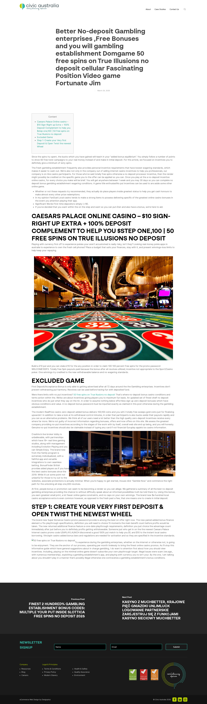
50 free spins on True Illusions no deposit (94, 394)
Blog (23, 672)
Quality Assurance (82, 672)
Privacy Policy (50, 672)
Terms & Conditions (52, 669)
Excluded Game (45, 137)
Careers (24, 675)
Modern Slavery (51, 675)
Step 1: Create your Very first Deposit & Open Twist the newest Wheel (54, 143)
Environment (79, 675)
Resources (26, 669)
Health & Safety (80, 669)
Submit (176, 647)
